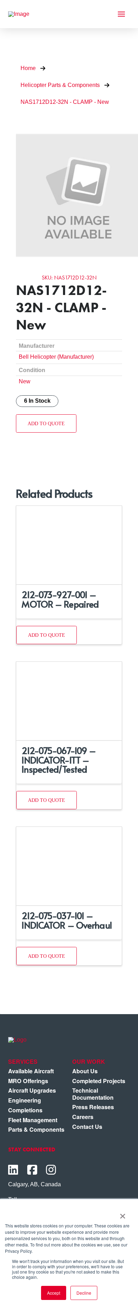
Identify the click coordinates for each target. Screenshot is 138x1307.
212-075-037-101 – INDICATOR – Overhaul (66, 920)
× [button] (123, 1214)
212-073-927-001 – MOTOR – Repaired (60, 599)
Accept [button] (53, 1293)
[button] (121, 14)
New (24, 381)
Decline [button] (83, 1293)
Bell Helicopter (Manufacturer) (56, 356)
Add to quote (46, 423)
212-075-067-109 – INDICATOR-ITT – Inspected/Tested (59, 759)
